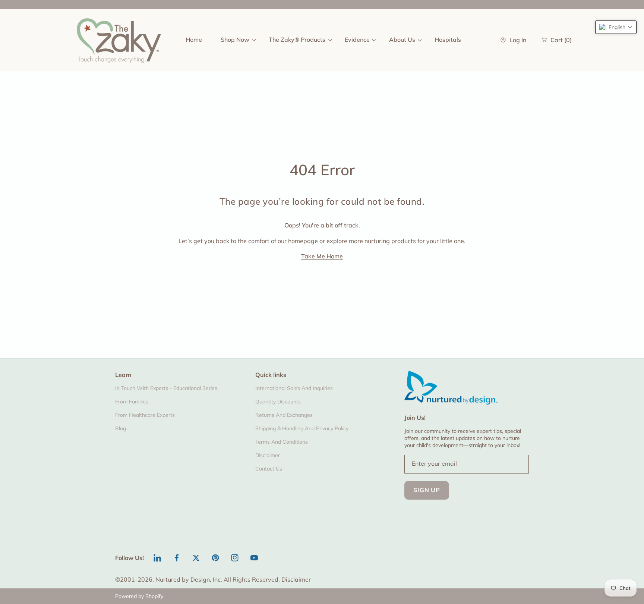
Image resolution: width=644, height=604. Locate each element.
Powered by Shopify (139, 596)
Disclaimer (296, 579)
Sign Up (426, 490)
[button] (616, 27)
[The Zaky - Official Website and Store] (118, 40)
